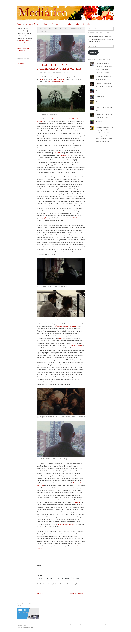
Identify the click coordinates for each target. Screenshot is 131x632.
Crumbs (77, 502)
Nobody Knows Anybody (56, 82)
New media (67, 24)
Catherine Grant (41, 72)
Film (45, 24)
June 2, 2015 (51, 72)
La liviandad (100, 96)
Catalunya (49, 584)
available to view (51, 500)
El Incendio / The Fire (75, 345)
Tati (97, 102)
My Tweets (20, 63)
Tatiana (98, 91)
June (55, 29)
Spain (80, 584)
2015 (50, 29)
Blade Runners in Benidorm (66, 524)
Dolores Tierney (24, 40)
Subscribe (93, 52)
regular (41, 79)
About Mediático (32, 24)
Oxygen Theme (28, 628)
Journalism (87, 24)
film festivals (56, 584)
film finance (63, 584)
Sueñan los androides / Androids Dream (66, 326)
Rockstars (99, 121)
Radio (77, 24)
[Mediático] (65, 13)
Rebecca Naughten (59, 79)
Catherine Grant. (22, 43)
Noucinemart (65, 155)
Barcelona (43, 584)
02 (60, 29)
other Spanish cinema (73, 218)
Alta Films (57, 153)
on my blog (44, 218)
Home (19, 24)
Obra (61, 338)
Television (54, 24)
